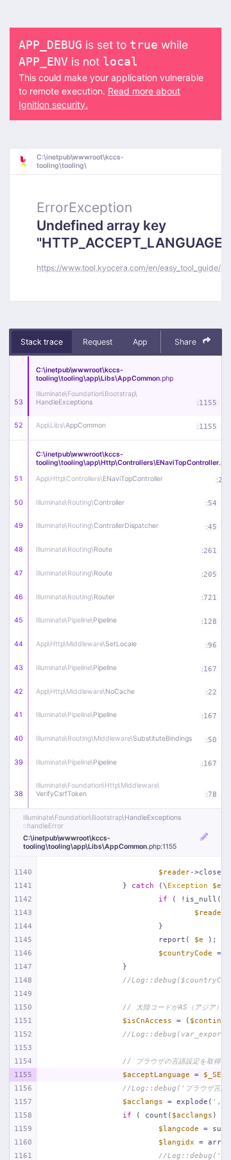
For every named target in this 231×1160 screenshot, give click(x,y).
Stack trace (42, 342)
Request (97, 342)
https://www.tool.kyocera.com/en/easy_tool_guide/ (129, 268)
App (140, 342)
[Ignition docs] (28, 161)
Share (186, 342)
